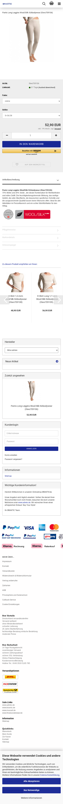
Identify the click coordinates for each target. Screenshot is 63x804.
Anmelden (31, 449)
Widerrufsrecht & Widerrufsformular (16, 576)
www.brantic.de (8, 708)
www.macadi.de (8, 710)
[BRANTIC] (6, 4)
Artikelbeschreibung (11, 179)
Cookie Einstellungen (11, 604)
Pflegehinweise (9, 230)
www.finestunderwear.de (12, 713)
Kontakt (5, 566)
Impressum (7, 561)
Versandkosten (8, 571)
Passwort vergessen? (13, 459)
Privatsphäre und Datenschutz (14, 595)
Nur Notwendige (31, 790)
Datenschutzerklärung (49, 775)
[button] (6, 135)
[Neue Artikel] (57, 361)
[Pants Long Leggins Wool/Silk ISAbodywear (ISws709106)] (31, 40)
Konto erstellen (11, 455)
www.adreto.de (24, 502)
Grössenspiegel (9, 245)
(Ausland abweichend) (46, 87)
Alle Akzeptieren (32, 781)
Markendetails (8, 237)
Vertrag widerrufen (10, 581)
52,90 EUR (31, 415)
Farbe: (4, 95)
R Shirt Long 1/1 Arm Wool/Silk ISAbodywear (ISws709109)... (47, 299)
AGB (4, 590)
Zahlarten (6, 585)
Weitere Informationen (31, 798)
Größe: (5, 110)
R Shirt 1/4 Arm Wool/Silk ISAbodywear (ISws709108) (16, 299)
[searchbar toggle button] (44, 4)
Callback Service (9, 600)
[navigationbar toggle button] (59, 4)
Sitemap (8, 476)
